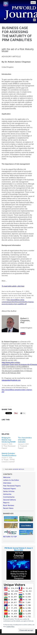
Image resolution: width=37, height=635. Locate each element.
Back (33, 3)
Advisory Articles (18, 469)
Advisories (7, 494)
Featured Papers (9, 488)
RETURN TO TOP (10, 537)
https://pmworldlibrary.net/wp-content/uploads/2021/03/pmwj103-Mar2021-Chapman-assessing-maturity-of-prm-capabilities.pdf (18, 302)
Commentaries (8, 497)
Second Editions (9, 500)
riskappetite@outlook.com (11, 380)
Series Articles (8, 491)
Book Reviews (8, 505)
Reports (6, 503)
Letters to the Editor (11, 480)
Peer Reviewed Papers (12, 486)
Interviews (7, 483)
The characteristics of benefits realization (25, 440)
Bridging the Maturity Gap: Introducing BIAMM (9, 440)
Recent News (8, 508)
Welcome (6, 477)
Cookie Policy (10, 626)
